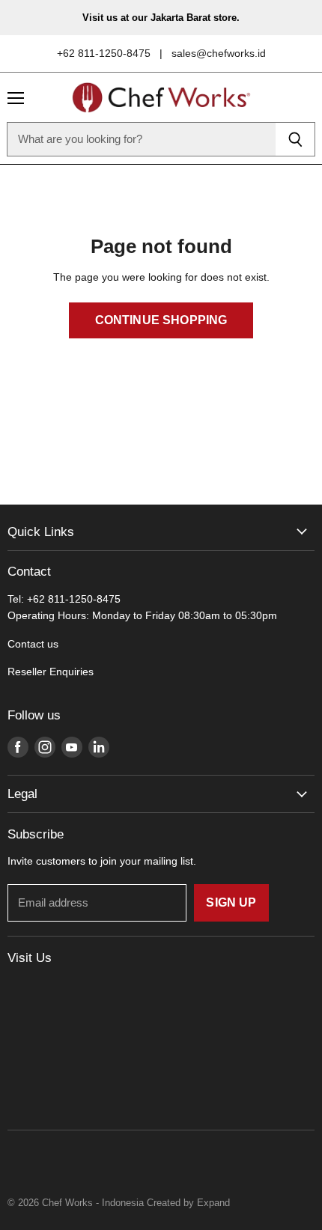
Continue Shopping (161, 320)
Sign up (231, 902)
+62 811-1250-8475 (104, 53)
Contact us (32, 644)
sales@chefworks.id (218, 53)
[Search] (295, 139)
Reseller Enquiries (50, 672)
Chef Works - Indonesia (93, 1202)
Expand (213, 1202)
